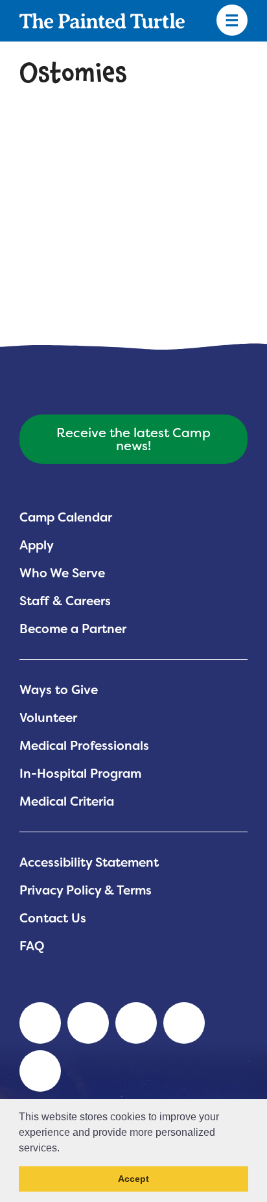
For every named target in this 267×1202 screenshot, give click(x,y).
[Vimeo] (184, 1023)
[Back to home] (102, 21)
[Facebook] (136, 1023)
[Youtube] (88, 1023)
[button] (64, 1149)
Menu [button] (232, 21)
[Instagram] (40, 1071)
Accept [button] (133, 1178)
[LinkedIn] (40, 1023)
